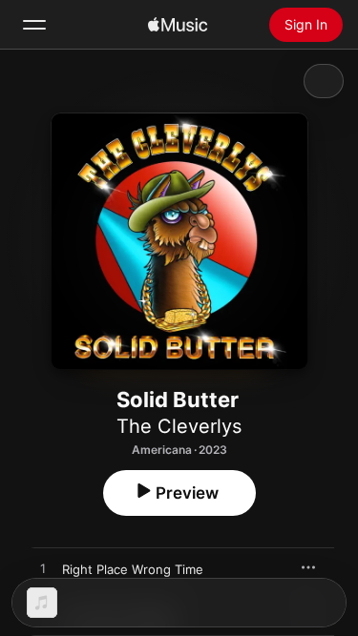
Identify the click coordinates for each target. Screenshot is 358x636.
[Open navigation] (34, 25)
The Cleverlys (179, 426)
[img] (177, 24)
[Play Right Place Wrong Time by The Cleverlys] (43, 569)
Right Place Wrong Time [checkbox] (132, 569)
